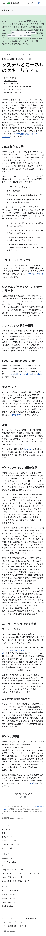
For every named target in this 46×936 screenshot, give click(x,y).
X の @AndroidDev (9, 862)
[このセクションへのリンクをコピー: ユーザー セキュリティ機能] (38, 624)
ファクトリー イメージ (10, 844)
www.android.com (9, 898)
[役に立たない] (29, 59)
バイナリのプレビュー (10, 841)
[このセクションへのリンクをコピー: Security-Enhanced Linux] (37, 361)
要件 (3, 833)
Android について (8, 918)
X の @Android (7, 858)
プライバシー (19, 922)
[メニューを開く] (3, 3)
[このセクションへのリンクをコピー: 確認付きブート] (24, 387)
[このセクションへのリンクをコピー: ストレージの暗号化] (25, 629)
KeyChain (28, 449)
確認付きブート (18, 415)
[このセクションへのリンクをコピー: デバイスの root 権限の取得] (40, 468)
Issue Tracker (6, 910)
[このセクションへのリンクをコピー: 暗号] (10, 425)
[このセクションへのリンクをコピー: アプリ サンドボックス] (33, 260)
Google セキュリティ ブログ (12, 870)
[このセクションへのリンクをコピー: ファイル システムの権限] (36, 325)
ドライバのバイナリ (9, 848)
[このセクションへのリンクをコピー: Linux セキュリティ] (28, 146)
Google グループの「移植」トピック (15, 881)
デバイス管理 (31, 783)
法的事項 (33, 918)
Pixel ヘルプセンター (9, 895)
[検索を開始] (28, 2)
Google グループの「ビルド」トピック (16, 877)
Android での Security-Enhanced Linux (27, 374)
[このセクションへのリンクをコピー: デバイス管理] (21, 736)
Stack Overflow (7, 906)
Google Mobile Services (10, 902)
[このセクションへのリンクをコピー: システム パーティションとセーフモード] (15, 290)
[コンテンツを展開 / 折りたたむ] (18, 78)
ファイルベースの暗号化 (18, 650)
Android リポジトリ (9, 829)
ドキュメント (7, 10)
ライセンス (7, 922)
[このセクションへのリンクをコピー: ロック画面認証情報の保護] (32, 699)
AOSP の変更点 (8, 44)
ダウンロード (7, 837)
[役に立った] (26, 59)
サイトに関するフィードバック (14, 926)
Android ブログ (7, 866)
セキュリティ (25, 54)
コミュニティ (22, 918)
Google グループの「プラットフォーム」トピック (20, 873)
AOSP (4, 54)
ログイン (39, 3)
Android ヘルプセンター (11, 891)
